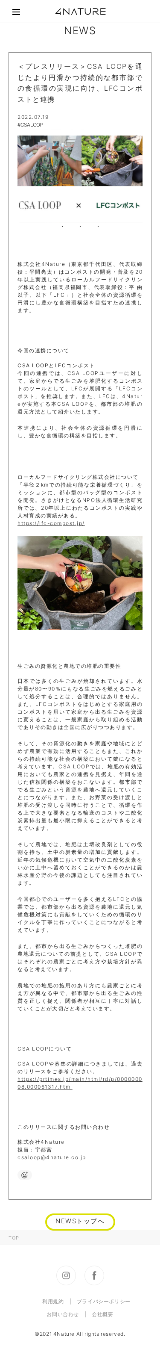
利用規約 (53, 1301)
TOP (14, 1238)
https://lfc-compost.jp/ (51, 523)
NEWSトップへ (80, 1221)
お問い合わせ (63, 1314)
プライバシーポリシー (104, 1301)
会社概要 (102, 1314)
